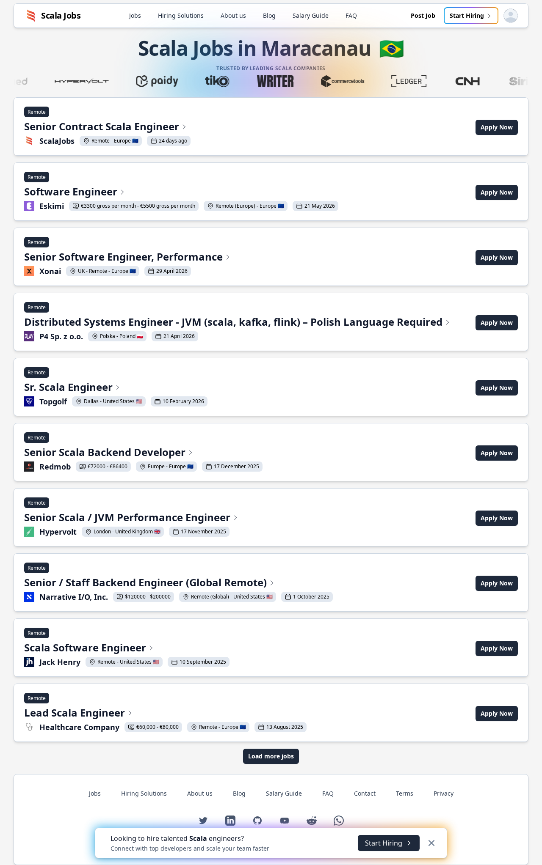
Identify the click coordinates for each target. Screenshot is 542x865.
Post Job (423, 15)
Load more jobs (271, 756)
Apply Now (497, 127)
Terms (404, 793)
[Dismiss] (431, 843)
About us (233, 15)
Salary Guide (311, 15)
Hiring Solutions (181, 15)
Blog (269, 15)
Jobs (135, 15)
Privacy (444, 793)
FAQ (351, 15)
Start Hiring (467, 15)
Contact (365, 793)
